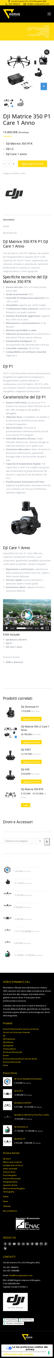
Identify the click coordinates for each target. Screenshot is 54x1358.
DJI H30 (25, 769)
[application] (27, 615)
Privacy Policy (11, 1320)
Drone (6, 1055)
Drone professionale (12, 1052)
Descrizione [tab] (8, 219)
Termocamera (9, 1048)
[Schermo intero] (47, 628)
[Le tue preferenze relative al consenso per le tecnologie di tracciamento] (49, 1353)
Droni (5, 1065)
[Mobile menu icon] (49, 14)
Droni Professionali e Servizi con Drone (21, 1029)
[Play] (6, 628)
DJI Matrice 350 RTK (32, 789)
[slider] (25, 628)
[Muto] (42, 628)
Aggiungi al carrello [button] (31, 719)
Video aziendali (10, 1168)
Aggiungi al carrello (33, 163)
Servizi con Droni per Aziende (16, 1032)
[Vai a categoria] (47, 841)
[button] (47, 52)
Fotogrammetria (10, 1181)
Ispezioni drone (10, 1185)
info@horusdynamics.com (20, 1275)
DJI (4, 1035)
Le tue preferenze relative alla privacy (30, 1348)
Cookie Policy (27, 1320)
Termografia (8, 1191)
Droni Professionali (12, 1178)
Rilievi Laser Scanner (12, 1162)
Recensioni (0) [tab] (10, 232)
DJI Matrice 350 (18, 173)
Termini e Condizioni (14, 1323)
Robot (5, 1196)
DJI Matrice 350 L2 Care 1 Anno (35, 728)
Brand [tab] (6, 226)
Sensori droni (9, 1172)
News (5, 1201)
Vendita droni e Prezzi (13, 1165)
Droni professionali (12, 1062)
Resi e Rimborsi (10, 1211)
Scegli (25, 805)
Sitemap (6, 1206)
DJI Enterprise (9, 1039)
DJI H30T (26, 749)
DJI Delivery (8, 1042)
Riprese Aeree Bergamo (14, 1188)
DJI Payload (8, 1045)
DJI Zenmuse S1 (30, 706)
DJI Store (7, 1158)
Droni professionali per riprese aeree (20, 1058)
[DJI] (14, 194)
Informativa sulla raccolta (18, 1354)
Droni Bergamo (10, 1175)
